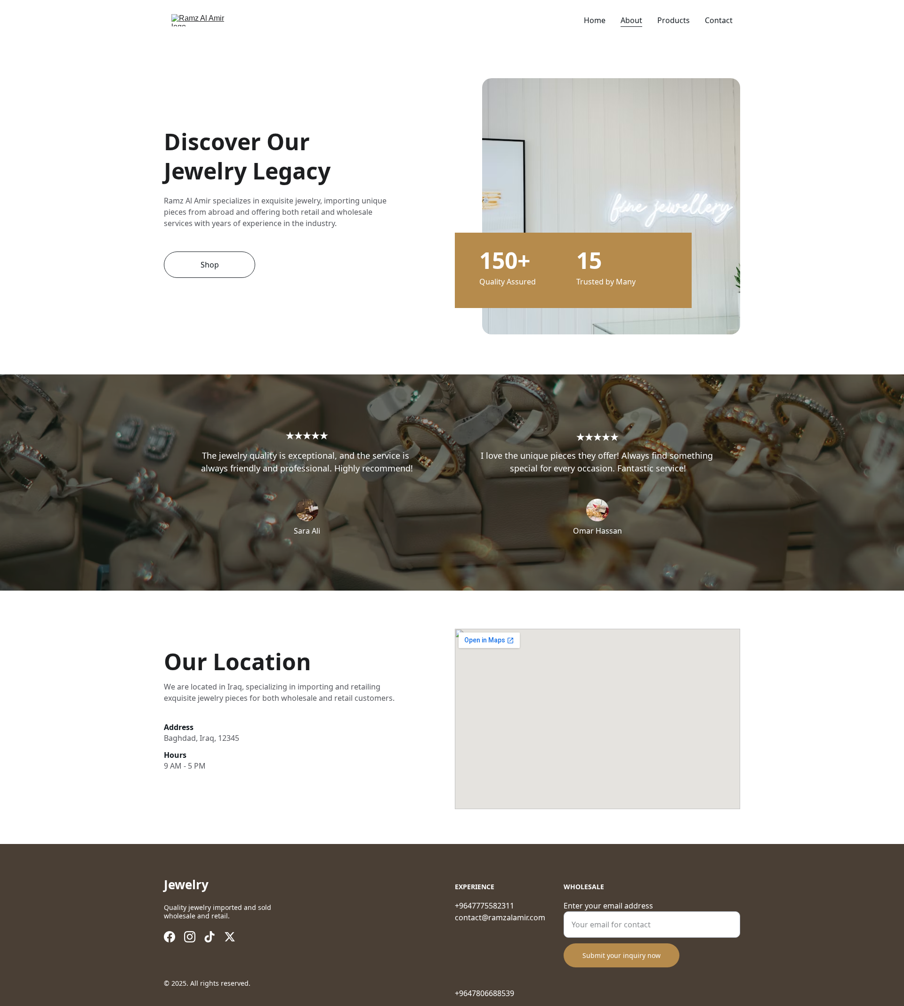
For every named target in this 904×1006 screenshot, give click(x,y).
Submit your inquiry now (621, 955)
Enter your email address (608, 906)
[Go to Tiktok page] (209, 936)
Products (673, 20)
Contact (719, 20)
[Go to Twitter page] (229, 936)
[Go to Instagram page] (189, 936)
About (631, 20)
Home (594, 20)
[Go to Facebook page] (169, 936)
